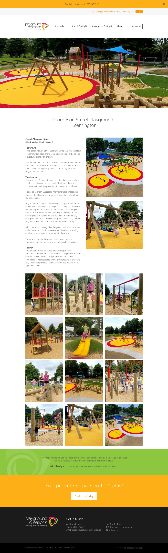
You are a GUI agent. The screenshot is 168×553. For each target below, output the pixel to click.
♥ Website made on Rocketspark (62, 547)
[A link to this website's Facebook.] (137, 11)
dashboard (44, 547)
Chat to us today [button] (84, 496)
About (119, 26)
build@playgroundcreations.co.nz (106, 11)
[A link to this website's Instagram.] (141, 11)
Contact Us (136, 26)
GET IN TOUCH (93, 4)
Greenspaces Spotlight (102, 26)
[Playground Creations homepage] (37, 26)
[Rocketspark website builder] (129, 548)
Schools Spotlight (79, 26)
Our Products (60, 26)
